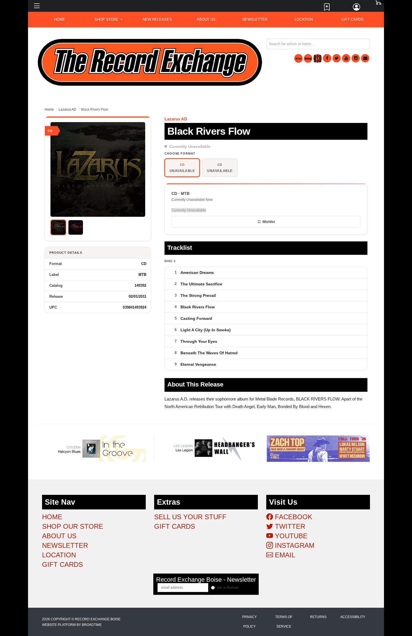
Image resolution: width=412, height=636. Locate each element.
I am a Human (227, 587)
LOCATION (304, 19)
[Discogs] (308, 58)
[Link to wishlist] (327, 8)
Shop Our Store (72, 526)
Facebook (292, 517)
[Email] (365, 58)
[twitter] (336, 58)
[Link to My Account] (357, 8)
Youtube (290, 536)
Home (49, 109)
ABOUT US (206, 19)
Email (284, 555)
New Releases (157, 19)
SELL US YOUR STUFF (190, 517)
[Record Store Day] (317, 58)
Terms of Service (283, 621)
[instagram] (355, 58)
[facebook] (327, 58)
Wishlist (268, 222)
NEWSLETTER (254, 19)
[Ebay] (298, 58)
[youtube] (346, 58)
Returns (318, 617)
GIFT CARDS (352, 19)
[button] (108, 20)
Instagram (293, 545)
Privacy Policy (249, 621)
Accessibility (352, 617)
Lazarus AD (67, 109)
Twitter (289, 526)
